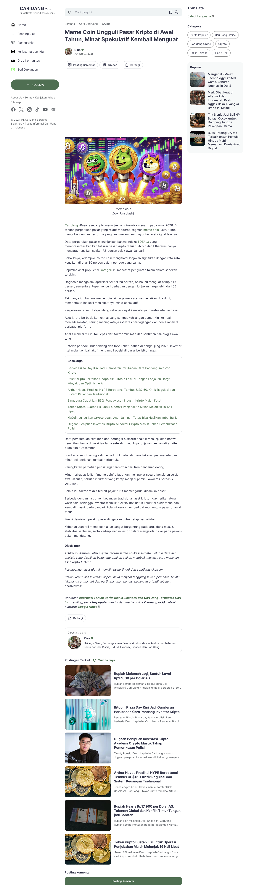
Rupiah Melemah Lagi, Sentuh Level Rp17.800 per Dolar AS (142, 676)
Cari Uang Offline (225, 34)
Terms (28, 97)
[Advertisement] (123, 100)
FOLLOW (38, 85)
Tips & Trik (221, 52)
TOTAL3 (143, 242)
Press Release (198, 52)
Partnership (25, 42)
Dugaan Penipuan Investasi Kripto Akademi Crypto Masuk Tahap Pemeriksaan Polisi (122, 426)
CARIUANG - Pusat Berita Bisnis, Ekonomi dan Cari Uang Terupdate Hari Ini (39, 8)
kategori (106, 270)
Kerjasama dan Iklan (31, 51)
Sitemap (16, 102)
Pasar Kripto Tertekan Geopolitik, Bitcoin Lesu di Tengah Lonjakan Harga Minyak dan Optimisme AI (119, 381)
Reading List (26, 34)
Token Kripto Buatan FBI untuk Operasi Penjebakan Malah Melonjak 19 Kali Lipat (120, 409)
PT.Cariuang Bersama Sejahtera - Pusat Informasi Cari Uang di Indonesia (34, 123)
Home (21, 25)
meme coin (151, 230)
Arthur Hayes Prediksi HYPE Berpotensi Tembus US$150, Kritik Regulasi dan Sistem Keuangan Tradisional (121, 392)
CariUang (71, 225)
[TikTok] (37, 109)
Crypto (222, 43)
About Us (16, 97)
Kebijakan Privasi (45, 97)
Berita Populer (199, 34)
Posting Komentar (84, 64)
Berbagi (135, 64)
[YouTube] (45, 109)
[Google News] (53, 109)
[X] (21, 109)
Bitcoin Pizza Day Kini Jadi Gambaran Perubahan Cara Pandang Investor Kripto (119, 370)
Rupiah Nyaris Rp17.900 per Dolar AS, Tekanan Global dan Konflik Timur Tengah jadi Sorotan (147, 810)
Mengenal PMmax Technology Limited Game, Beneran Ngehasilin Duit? (222, 79)
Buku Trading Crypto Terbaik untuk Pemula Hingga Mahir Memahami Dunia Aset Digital (224, 140)
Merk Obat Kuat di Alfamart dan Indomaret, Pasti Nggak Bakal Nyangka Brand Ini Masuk (223, 100)
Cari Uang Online (200, 43)
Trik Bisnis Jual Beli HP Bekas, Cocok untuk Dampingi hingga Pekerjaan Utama (224, 120)
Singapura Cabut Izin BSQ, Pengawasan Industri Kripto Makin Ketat (114, 400)
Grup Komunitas (28, 60)
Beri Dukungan (27, 69)
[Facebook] (13, 109)
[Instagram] (29, 109)
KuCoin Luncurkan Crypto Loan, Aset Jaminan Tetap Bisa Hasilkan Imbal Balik (122, 417)
